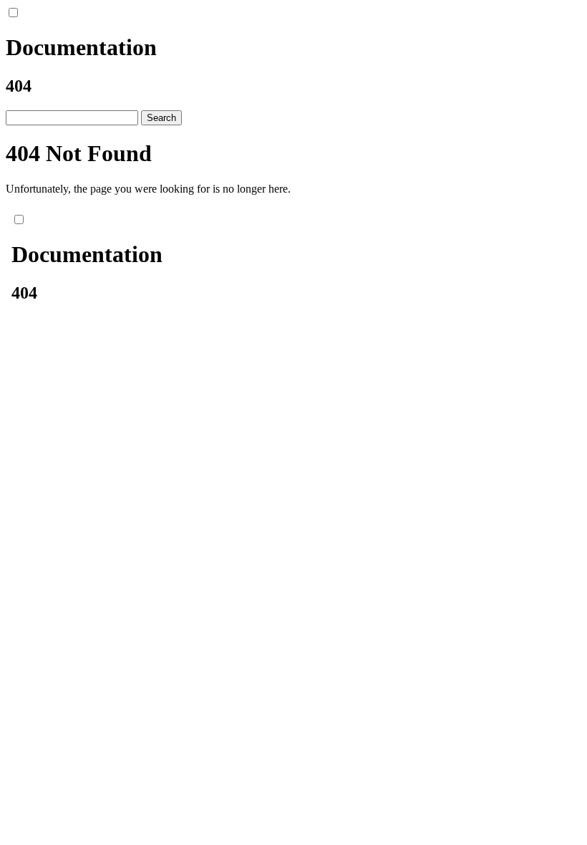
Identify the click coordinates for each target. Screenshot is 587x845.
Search (161, 117)
